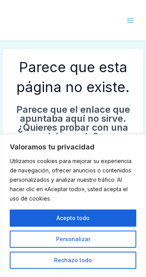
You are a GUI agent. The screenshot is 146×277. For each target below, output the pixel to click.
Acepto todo (73, 218)
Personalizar (73, 239)
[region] (73, 205)
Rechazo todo (73, 260)
